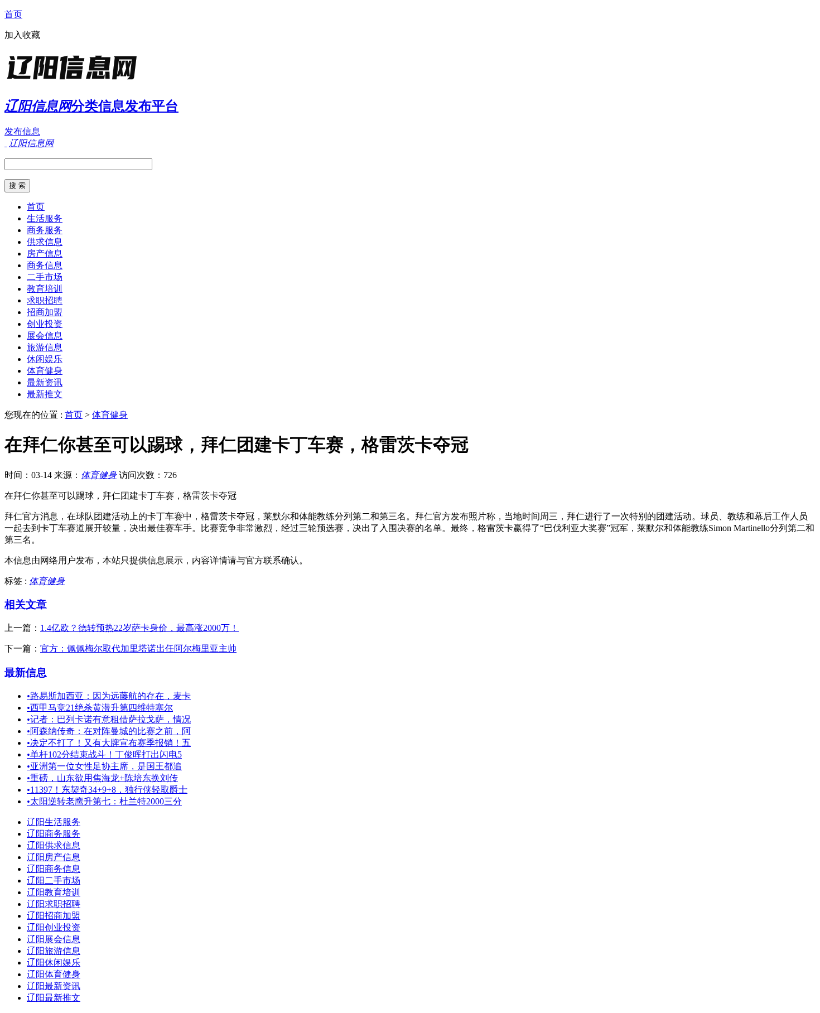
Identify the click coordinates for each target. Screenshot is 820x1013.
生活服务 (44, 218)
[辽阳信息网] (74, 80)
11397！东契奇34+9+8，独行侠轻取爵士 (107, 789)
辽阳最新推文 (53, 997)
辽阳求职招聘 (53, 904)
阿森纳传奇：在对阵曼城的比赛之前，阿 (109, 731)
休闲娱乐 (44, 359)
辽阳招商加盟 (53, 915)
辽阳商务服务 (53, 833)
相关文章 (25, 604)
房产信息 (44, 253)
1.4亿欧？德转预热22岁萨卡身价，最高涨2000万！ (139, 628)
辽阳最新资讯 (53, 986)
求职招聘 (44, 300)
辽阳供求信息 (53, 845)
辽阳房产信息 (53, 857)
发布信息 (22, 131)
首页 (13, 14)
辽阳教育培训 (53, 892)
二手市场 (44, 277)
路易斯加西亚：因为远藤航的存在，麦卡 (109, 696)
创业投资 (44, 324)
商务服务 (44, 230)
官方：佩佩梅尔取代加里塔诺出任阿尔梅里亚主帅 (138, 648)
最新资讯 (44, 382)
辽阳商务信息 (53, 869)
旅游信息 (44, 347)
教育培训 (44, 288)
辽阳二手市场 (53, 880)
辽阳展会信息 (53, 939)
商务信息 (44, 265)
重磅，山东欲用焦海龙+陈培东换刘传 (102, 778)
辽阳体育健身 (53, 974)
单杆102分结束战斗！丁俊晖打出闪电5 (104, 754)
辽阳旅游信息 (53, 951)
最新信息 (25, 672)
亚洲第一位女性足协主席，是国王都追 (104, 766)
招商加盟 (44, 312)
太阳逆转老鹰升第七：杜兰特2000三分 (104, 801)
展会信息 (44, 335)
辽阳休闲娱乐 (53, 962)
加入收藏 (22, 35)
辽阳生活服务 (53, 822)
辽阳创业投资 (53, 927)
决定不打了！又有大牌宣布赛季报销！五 (109, 742)
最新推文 (44, 394)
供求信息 (44, 242)
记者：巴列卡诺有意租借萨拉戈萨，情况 (109, 719)
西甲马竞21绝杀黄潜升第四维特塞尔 (100, 707)
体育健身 (44, 370)
